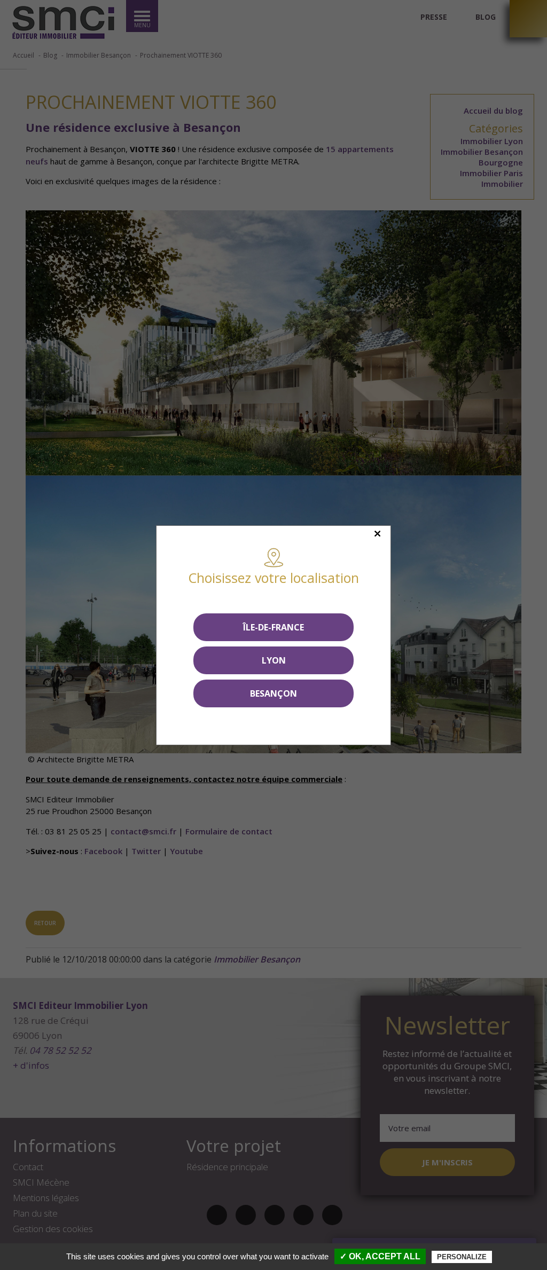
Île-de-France (273, 627)
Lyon (274, 660)
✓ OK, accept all (380, 1256)
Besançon (273, 693)
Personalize (462, 1257)
